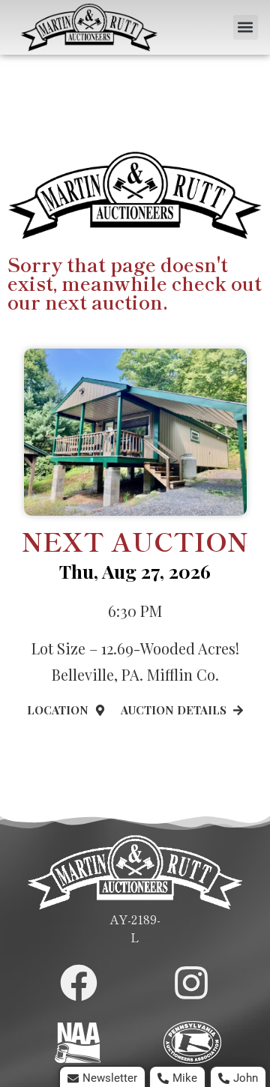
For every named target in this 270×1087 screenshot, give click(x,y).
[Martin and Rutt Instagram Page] (191, 983)
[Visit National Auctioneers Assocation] (77, 1043)
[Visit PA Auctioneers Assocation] (192, 1042)
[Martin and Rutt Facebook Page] (79, 983)
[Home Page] (89, 27)
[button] (245, 27)
